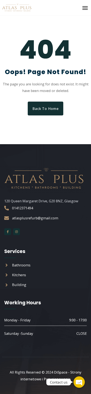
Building (19, 284)
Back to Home (45, 108)
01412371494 (22, 208)
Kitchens (19, 274)
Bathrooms (21, 265)
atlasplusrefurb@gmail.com (35, 218)
